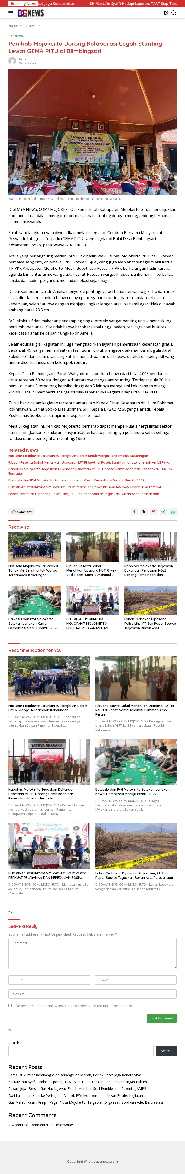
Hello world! (63, 1125)
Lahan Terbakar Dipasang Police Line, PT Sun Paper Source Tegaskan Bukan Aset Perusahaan (83, 494)
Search (13, 1042)
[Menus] (11, 13)
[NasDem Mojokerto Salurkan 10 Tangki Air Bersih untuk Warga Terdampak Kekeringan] (34, 547)
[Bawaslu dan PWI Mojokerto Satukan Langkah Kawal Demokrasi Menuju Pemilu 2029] (34, 600)
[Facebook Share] (134, 511)
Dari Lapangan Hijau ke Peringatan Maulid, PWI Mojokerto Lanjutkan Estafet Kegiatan (75, 1095)
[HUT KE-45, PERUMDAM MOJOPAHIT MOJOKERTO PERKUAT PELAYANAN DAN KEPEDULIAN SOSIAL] (92, 600)
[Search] (174, 13)
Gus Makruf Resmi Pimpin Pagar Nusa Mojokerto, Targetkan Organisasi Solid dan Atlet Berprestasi (85, 1102)
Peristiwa (15, 36)
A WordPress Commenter (28, 1125)
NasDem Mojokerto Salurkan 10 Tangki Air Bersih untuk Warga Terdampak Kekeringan (78, 456)
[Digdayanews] (30, 13)
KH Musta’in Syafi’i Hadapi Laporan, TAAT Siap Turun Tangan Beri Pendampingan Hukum (77, 1082)
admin (23, 59)
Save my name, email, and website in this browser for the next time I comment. (75, 1006)
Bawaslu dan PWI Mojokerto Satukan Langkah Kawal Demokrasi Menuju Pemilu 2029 (76, 480)
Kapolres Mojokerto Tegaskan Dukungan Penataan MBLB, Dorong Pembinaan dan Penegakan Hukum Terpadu (90, 471)
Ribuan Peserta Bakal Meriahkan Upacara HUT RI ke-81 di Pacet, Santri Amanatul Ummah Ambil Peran (89, 462)
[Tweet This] (144, 511)
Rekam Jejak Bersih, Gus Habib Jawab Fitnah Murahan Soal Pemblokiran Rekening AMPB (77, 1088)
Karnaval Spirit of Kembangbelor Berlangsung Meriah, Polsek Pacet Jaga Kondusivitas (75, 1075)
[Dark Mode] (166, 13)
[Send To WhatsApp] (173, 511)
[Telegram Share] (163, 511)
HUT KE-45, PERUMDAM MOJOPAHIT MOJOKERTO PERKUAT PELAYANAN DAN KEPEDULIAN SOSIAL (85, 487)
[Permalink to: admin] (12, 60)
